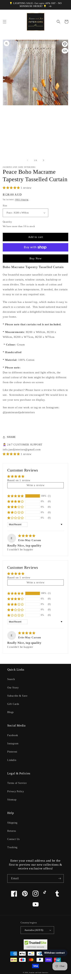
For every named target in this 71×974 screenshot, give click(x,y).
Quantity (7, 221)
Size (5, 205)
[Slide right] (44, 160)
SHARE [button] (11, 437)
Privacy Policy (15, 791)
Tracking (12, 847)
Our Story (13, 687)
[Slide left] (27, 160)
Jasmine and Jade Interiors (38, 972)
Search (11, 679)
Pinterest (12, 751)
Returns (11, 831)
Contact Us (13, 839)
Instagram (12, 743)
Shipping (12, 822)
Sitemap (11, 799)
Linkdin (11, 760)
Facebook (12, 735)
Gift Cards (13, 704)
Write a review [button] (35, 485)
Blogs (10, 712)
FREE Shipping (21, 200)
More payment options (35, 256)
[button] (5, 22)
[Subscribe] (60, 878)
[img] (26, 535)
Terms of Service (17, 783)
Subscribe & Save (17, 695)
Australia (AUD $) (33, 930)
